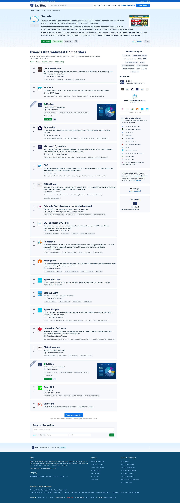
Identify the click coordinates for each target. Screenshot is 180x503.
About (62, 476)
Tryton (137, 35)
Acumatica (45, 35)
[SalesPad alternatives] (40, 404)
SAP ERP (139, 33)
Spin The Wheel (90, 497)
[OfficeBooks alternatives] (40, 185)
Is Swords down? (135, 191)
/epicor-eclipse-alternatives (41, 307)
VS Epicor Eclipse (130, 150)
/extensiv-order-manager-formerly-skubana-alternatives (51, 204)
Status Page (68, 41)
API (67, 476)
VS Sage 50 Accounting (132, 129)
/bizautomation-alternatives (41, 345)
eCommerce (135, 72)
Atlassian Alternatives (128, 470)
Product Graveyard (127, 473)
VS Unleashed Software (132, 144)
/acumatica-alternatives (40, 125)
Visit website (46, 41)
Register (142, 1)
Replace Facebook (127, 464)
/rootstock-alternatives (40, 239)
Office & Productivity (142, 65)
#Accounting (59, 62)
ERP (144, 59)
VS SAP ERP (128, 132)
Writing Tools (89, 492)
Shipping (144, 68)
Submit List (94, 476)
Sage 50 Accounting (122, 35)
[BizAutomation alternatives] (40, 348)
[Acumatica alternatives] (40, 128)
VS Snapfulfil (129, 159)
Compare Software (97, 464)
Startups (53, 1)
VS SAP (127, 147)
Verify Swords (137, 41)
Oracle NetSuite (128, 33)
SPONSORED (32, 103)
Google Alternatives (128, 467)
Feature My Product (127, 5)
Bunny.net (70, 497)
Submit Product (143, 5)
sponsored (62, 447)
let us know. (137, 180)
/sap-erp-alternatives (39, 85)
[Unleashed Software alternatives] (40, 329)
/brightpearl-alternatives (40, 258)
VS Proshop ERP (130, 141)
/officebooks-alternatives (40, 182)
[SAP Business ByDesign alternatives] (40, 223)
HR (83, 492)
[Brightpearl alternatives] (40, 261)
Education (135, 492)
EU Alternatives (139, 177)
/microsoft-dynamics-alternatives (43, 144)
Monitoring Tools (118, 492)
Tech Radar (125, 461)
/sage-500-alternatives (40, 385)
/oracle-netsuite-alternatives (41, 66)
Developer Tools (46, 490)
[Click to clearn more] (90, 447)
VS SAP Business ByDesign (133, 153)
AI (30, 490)
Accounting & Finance (140, 55)
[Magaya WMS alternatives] (40, 293)
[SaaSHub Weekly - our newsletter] (95, 5)
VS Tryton (127, 135)
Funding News (96, 473)
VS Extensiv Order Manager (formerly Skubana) (133, 163)
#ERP (32, 62)
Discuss (55, 476)
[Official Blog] (76, 41)
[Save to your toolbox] (34, 25)
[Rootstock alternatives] (40, 242)
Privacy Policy (42, 497)
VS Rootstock (129, 156)
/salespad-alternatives (39, 401)
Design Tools (58, 490)
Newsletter (94, 479)
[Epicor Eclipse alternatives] (40, 310)
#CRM (38, 62)
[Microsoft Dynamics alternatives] (40, 147)
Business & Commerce (129, 59)
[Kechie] (40, 105)
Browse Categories (97, 461)
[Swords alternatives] (34, 19)
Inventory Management (128, 65)
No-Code (36, 490)
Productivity (48, 492)
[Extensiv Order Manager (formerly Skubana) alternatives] (40, 207)
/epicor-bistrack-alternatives (41, 277)
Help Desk (38, 492)
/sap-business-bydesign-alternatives (44, 221)
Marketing (57, 492)
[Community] (98, 5)
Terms (51, 497)
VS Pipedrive (129, 138)
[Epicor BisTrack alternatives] (40, 280)
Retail (138, 68)
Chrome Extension (97, 467)
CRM (139, 59)
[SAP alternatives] (40, 166)
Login (148, 1)
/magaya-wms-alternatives (41, 290)
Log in (35, 435)
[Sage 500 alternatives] (40, 388)
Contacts (48, 476)
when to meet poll (110, 497)
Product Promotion (37, 476)
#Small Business (47, 62)
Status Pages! (95, 470)
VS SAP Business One (132, 126)
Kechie (134, 207)
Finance (128, 492)
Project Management (128, 68)
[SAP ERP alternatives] (40, 88)
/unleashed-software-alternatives (43, 326)
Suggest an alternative (73, 415)
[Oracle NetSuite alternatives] (40, 69)
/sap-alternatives (37, 163)
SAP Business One (105, 35)
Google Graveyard (127, 476)
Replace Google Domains (130, 479)
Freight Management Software (134, 62)
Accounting (126, 55)
